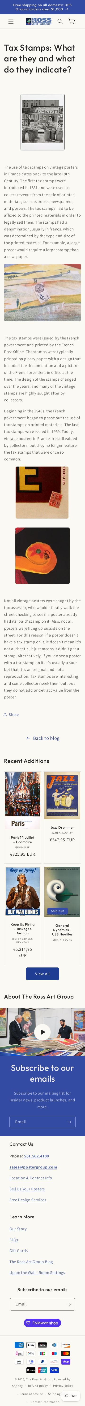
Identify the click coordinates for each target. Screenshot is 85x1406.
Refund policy (38, 1386)
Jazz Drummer (62, 827)
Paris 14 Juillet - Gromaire (22, 839)
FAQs (13, 1239)
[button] (11, 22)
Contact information (45, 1402)
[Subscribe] (69, 1122)
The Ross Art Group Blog (31, 1261)
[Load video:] (42, 1032)
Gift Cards (18, 1250)
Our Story (18, 1228)
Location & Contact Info (30, 1177)
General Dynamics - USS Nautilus (62, 929)
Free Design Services (27, 1199)
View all (42, 973)
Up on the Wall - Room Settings (37, 1272)
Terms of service (31, 1394)
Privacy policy (63, 1386)
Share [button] (14, 714)
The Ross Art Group (39, 1379)
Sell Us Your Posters (27, 1189)
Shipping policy (59, 1394)
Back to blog (46, 738)
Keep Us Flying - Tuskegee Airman (23, 928)
